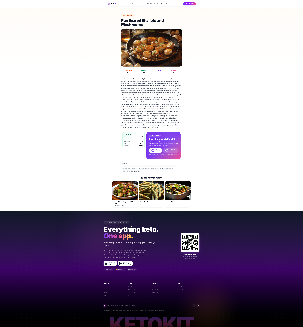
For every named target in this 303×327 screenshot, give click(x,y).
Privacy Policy (180, 287)
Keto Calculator (132, 289)
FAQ (129, 295)
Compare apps (107, 289)
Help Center (155, 289)
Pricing (105, 292)
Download (106, 295)
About (154, 287)
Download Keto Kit (170, 150)
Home (122, 12)
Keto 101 (130, 287)
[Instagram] (197, 305)
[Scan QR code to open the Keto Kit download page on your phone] (190, 242)
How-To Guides (132, 292)
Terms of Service (181, 289)
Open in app (154, 150)
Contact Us (155, 292)
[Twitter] (194, 305)
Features (106, 287)
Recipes (128, 12)
